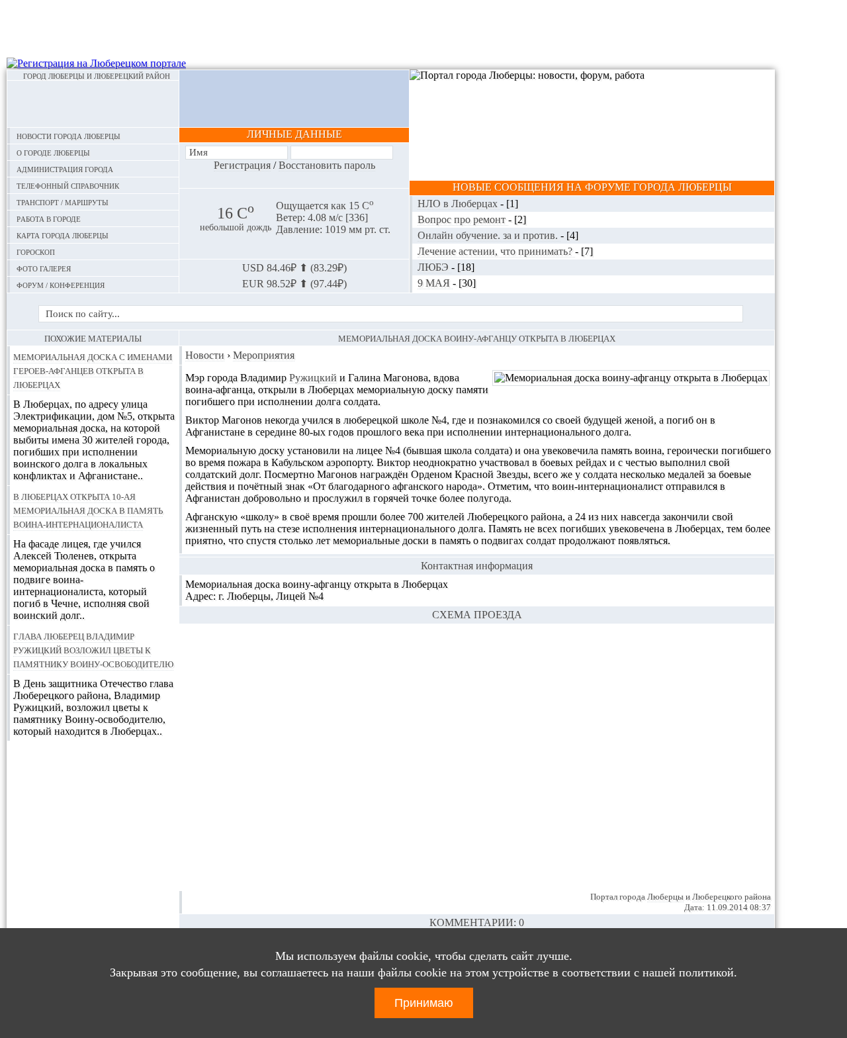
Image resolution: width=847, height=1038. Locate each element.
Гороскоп (36, 251)
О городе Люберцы (53, 152)
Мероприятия (263, 355)
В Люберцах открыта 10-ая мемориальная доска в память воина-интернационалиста (88, 509)
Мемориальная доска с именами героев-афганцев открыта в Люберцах (92, 370)
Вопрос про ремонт (463, 219)
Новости (204, 355)
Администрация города (65, 168)
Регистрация (242, 165)
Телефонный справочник (68, 185)
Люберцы (665, 897)
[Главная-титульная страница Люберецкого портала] (93, 104)
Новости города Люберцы (68, 135)
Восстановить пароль (327, 165)
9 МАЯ (435, 283)
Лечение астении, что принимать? (496, 251)
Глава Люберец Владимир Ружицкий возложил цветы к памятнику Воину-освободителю (93, 649)
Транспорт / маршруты (63, 201)
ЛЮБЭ (434, 267)
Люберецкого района (731, 897)
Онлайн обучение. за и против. (489, 235)
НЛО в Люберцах (459, 203)
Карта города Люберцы (63, 234)
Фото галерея (44, 267)
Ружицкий (313, 377)
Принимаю (423, 1003)
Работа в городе (49, 218)
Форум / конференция (61, 284)
